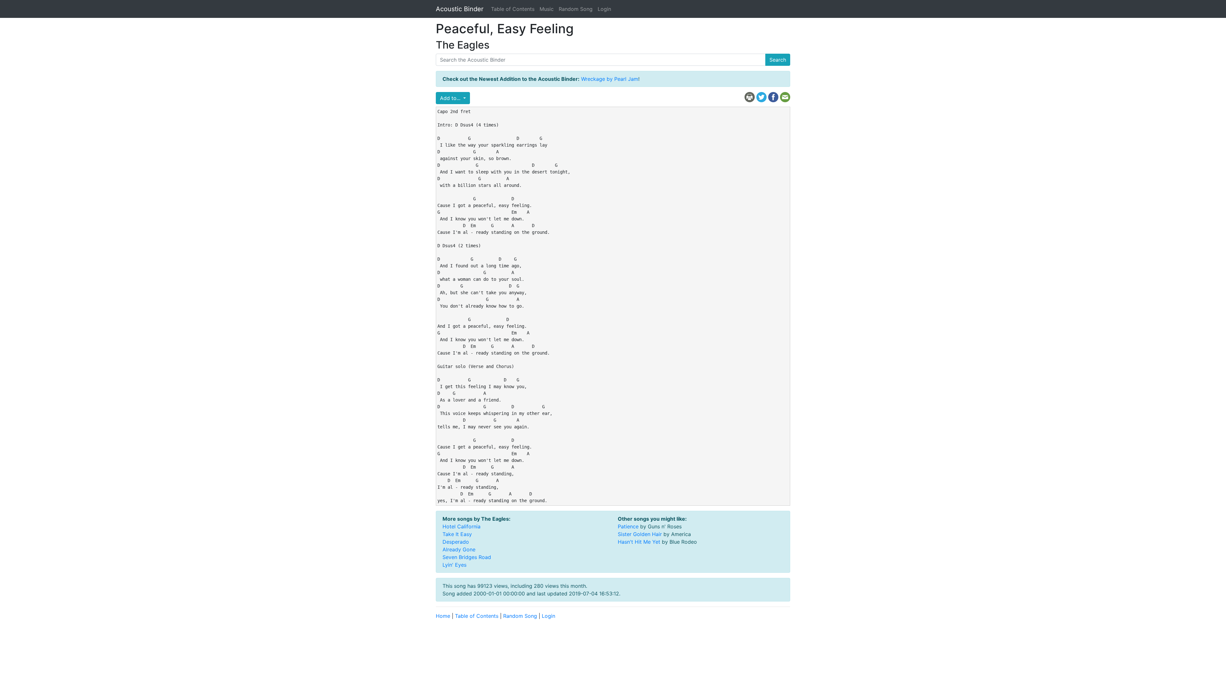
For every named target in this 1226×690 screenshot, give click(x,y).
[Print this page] (750, 97)
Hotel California (462, 526)
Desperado (456, 542)
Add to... (451, 98)
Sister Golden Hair (640, 534)
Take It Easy (457, 534)
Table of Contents (512, 9)
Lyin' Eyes (454, 565)
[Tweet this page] (761, 97)
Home (443, 616)
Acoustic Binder (459, 9)
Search (777, 60)
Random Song (576, 9)
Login (604, 9)
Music (547, 9)
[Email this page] (785, 97)
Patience (628, 526)
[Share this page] (773, 97)
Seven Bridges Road (467, 557)
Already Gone (459, 549)
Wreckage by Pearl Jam (609, 79)
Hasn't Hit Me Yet (639, 542)
